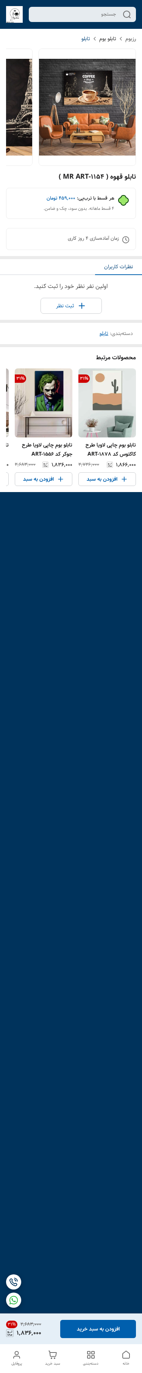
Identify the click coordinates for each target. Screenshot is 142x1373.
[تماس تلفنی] (13, 1282)
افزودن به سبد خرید (98, 1329)
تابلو (85, 38)
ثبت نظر (65, 306)
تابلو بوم (107, 38)
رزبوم (130, 38)
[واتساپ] (13, 1300)
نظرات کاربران (118, 267)
